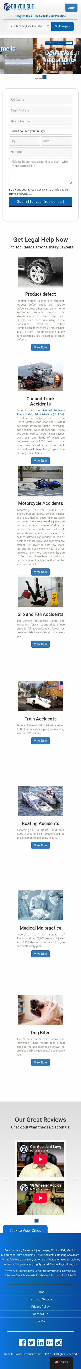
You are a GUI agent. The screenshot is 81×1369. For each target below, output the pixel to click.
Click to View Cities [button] (25, 1230)
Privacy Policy (40, 1306)
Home (40, 1292)
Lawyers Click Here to (40, 16)
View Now (40, 347)
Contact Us (40, 1314)
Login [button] (71, 7)
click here (35, 449)
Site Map (41, 1321)
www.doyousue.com (28, 1354)
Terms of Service (40, 1299)
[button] (6, 56)
